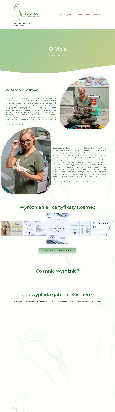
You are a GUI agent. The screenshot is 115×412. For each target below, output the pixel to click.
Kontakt (97, 14)
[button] (3, 228)
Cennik (88, 14)
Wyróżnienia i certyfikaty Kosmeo (57, 207)
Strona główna (66, 14)
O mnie (79, 14)
